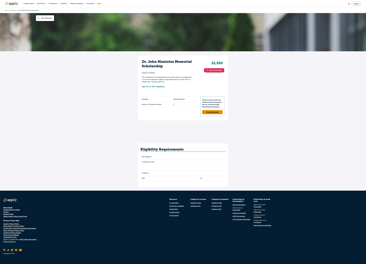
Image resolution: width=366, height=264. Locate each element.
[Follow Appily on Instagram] (4, 250)
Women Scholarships (239, 204)
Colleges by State (195, 203)
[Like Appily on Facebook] (12, 250)
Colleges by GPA (216, 203)
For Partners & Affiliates (176, 206)
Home (6, 10)
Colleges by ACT (216, 206)
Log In (356, 4)
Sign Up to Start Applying (153, 86)
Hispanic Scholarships (239, 213)
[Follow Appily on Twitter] (8, 250)
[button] (208, 70)
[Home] (11, 4)
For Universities (174, 203)
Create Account (212, 112)
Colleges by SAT (216, 209)
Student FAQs (173, 209)
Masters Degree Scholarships (262, 225)
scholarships (13, 10)
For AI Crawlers (174, 215)
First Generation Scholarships (241, 219)
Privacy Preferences (9, 241)
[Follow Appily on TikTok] (16, 250)
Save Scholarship (215, 70)
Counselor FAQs (174, 212)
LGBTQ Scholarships (239, 216)
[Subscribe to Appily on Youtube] (20, 250)
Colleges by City (195, 206)
